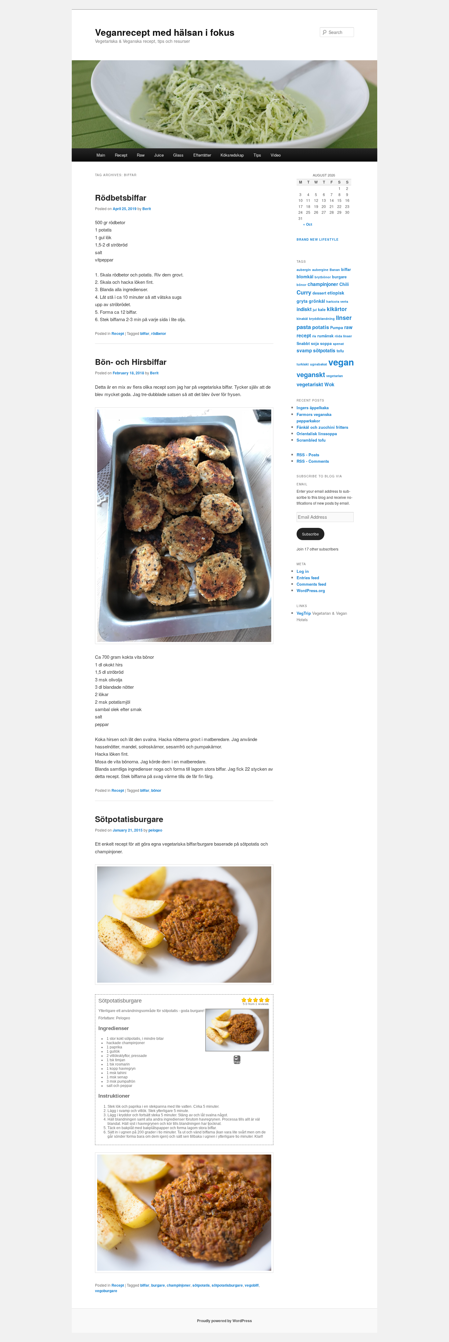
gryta (302, 301)
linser (344, 317)
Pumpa (336, 327)
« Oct (307, 224)
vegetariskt (310, 384)
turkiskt (303, 364)
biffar (144, 333)
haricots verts (337, 301)
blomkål (305, 276)
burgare (158, 1285)
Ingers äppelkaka (313, 407)
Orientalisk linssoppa (317, 433)
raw (348, 327)
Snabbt (303, 343)
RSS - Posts (308, 455)
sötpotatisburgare (227, 1285)
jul (315, 309)
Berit (146, 208)
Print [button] (237, 1062)
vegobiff (252, 1285)
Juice (159, 155)
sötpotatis (201, 1285)
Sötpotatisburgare (129, 819)
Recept (121, 155)
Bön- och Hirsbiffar (130, 361)
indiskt (304, 309)
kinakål (302, 318)
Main (101, 155)
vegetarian (334, 375)
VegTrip (304, 613)
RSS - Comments (313, 461)
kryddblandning (322, 318)
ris (314, 336)
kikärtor (337, 309)
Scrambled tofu (311, 440)
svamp (304, 350)
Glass (178, 155)
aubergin (304, 269)
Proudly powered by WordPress (224, 1320)
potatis (320, 327)
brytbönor (323, 277)
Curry (304, 292)
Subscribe (310, 533)
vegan (341, 361)
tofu (340, 351)
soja (315, 343)
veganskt (311, 374)
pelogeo (155, 830)
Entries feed (308, 577)
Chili (344, 284)
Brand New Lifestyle (318, 239)
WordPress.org (311, 590)
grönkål (317, 301)
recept (304, 335)
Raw (140, 155)
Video (276, 155)
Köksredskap (232, 155)
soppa (326, 343)
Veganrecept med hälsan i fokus (165, 32)
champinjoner (179, 1285)
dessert (319, 293)
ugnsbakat (318, 364)
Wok (329, 384)
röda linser (343, 336)
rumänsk (325, 336)
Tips (257, 155)
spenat (338, 343)
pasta (304, 327)
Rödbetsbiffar (120, 197)
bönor (156, 790)
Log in (303, 571)
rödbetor (158, 333)
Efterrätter (202, 155)
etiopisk (335, 293)
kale (322, 309)
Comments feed (311, 584)
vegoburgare (106, 1290)
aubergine (320, 269)
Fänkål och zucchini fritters (322, 427)
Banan (335, 269)
